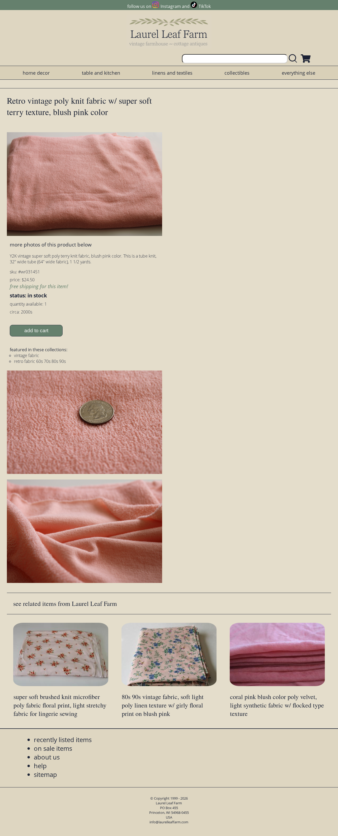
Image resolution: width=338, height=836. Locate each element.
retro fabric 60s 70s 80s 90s (40, 361)
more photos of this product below (51, 244)
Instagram (171, 6)
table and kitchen (101, 73)
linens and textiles (172, 73)
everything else (298, 73)
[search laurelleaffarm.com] (294, 58)
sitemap (45, 774)
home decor (36, 73)
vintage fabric (26, 355)
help (40, 765)
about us (47, 757)
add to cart (36, 330)
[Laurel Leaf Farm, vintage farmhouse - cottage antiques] (169, 32)
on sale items (53, 748)
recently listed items (63, 739)
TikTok (205, 6)
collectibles (237, 73)
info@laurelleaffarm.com (168, 822)
